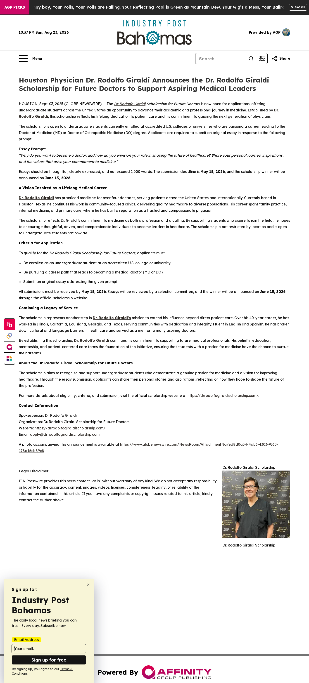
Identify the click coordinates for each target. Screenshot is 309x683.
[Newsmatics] (9, 358)
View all (298, 7)
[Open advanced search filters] (262, 58)
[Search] (251, 58)
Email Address (26, 639)
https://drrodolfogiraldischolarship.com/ (223, 395)
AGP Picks (15, 7)
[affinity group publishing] (9, 347)
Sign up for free (48, 660)
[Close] (88, 585)
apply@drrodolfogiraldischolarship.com (65, 434)
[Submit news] (9, 324)
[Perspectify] (9, 336)
